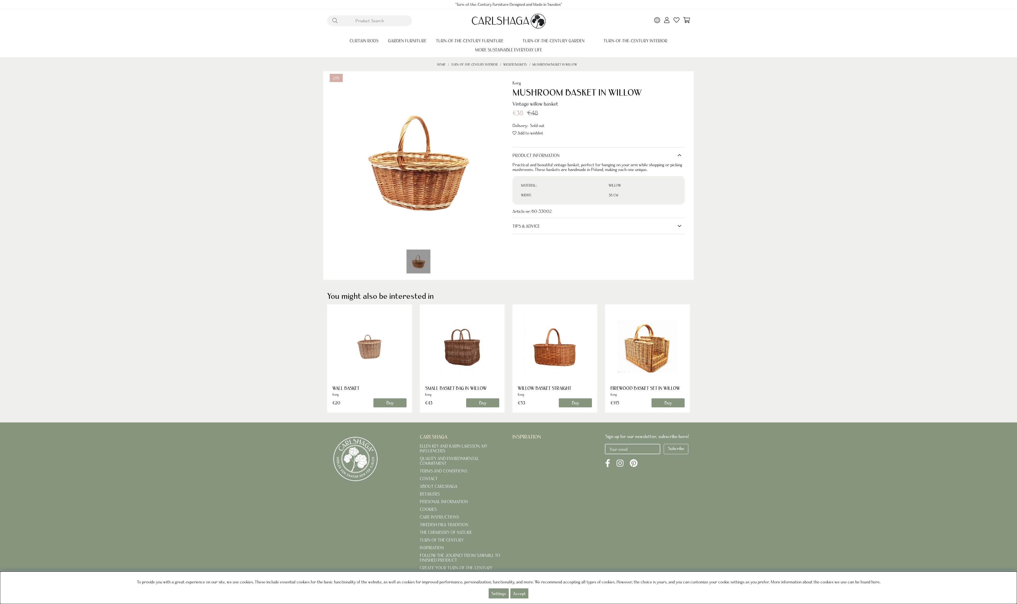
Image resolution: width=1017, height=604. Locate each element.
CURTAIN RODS (364, 40)
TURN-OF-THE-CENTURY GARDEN (554, 40)
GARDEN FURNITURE (407, 40)
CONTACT (429, 478)
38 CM (613, 195)
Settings (498, 593)
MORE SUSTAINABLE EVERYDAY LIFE (508, 49)
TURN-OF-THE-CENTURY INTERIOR (635, 40)
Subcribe (676, 448)
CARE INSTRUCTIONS (439, 517)
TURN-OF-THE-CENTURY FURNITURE (469, 40)
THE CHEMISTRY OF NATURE (446, 532)
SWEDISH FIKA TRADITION (444, 524)
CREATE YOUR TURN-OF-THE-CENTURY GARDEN (456, 570)
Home (441, 64)
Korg (516, 82)
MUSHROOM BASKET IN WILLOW (554, 64)
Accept (519, 593)
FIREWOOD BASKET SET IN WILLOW (645, 388)
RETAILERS (430, 494)
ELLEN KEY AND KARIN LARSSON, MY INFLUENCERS (453, 448)
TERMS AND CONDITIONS (443, 470)
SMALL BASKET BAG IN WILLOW (456, 388)
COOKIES (428, 509)
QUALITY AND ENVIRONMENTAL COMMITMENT (449, 461)
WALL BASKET (345, 388)
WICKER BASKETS (515, 64)
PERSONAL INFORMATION (444, 501)
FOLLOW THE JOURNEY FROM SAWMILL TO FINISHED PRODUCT (460, 557)
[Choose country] (657, 20)
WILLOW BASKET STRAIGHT (544, 388)
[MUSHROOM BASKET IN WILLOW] (418, 261)
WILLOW (615, 185)
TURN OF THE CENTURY (442, 540)
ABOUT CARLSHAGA (438, 486)
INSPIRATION (432, 547)
